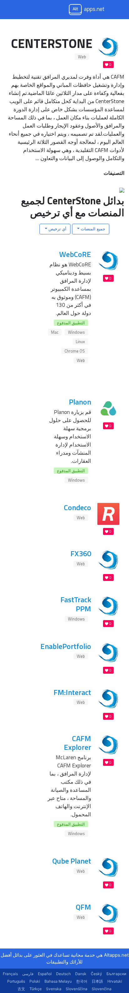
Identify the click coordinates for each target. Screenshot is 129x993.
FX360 (80, 553)
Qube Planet (71, 860)
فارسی (28, 973)
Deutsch (63, 973)
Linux (80, 341)
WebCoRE (75, 254)
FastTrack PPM (75, 604)
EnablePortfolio (65, 646)
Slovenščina (76, 988)
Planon (80, 401)
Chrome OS (74, 351)
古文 (21, 988)
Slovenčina (101, 988)
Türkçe (35, 988)
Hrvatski (114, 981)
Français (10, 973)
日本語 (97, 981)
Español (45, 973)
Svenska (53, 988)
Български (116, 973)
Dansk (80, 973)
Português (16, 981)
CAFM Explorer (77, 743)
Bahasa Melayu (58, 981)
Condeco (77, 507)
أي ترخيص (56, 228)
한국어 (81, 981)
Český (96, 973)
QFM (83, 906)
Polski (34, 981)
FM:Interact (72, 692)
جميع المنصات (92, 228)
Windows (76, 332)
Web (82, 57)
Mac (55, 332)
